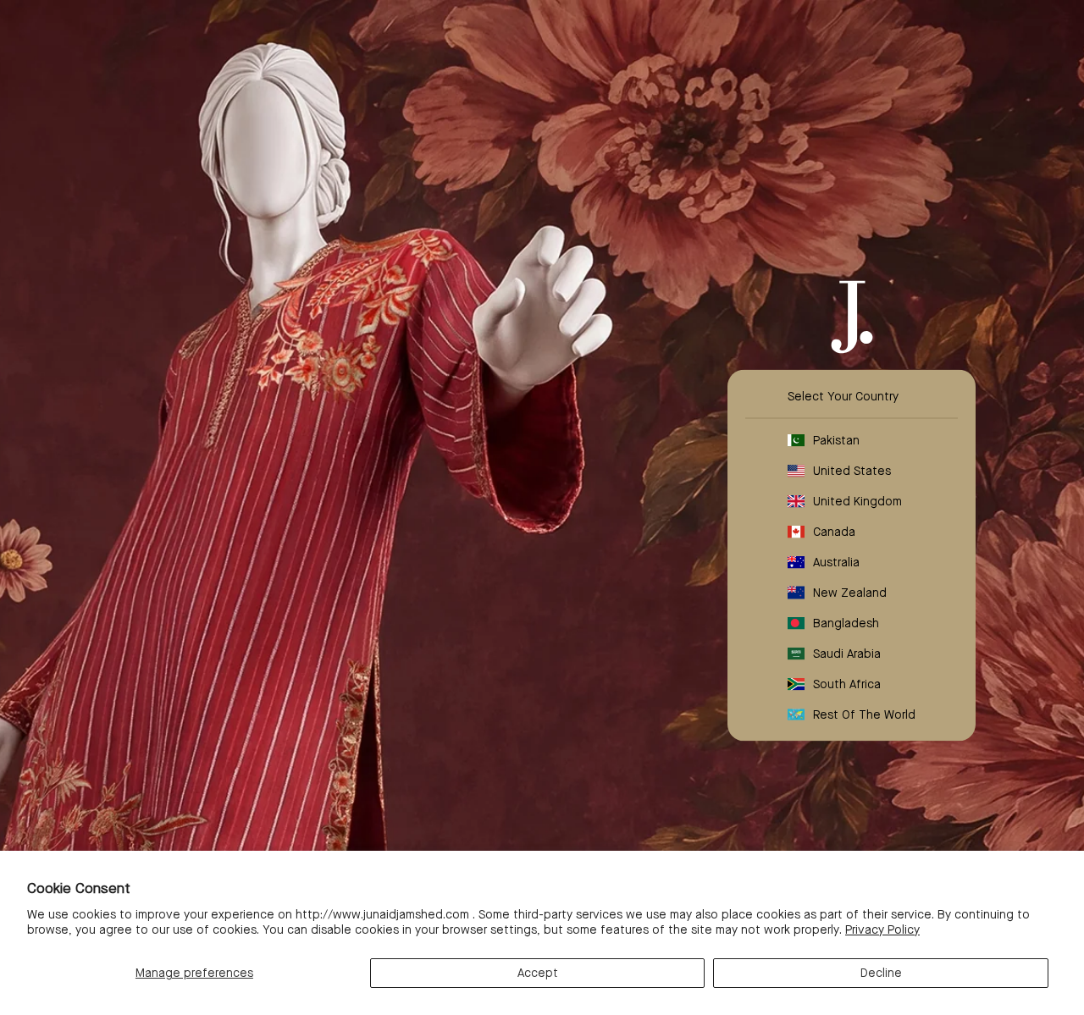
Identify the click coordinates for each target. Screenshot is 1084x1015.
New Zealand (850, 592)
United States (852, 470)
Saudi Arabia (847, 652)
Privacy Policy (882, 929)
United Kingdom (857, 500)
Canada (834, 531)
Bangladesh (846, 622)
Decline (881, 972)
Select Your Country (843, 395)
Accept (537, 972)
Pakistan (836, 439)
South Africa (847, 683)
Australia (836, 561)
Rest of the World (864, 713)
